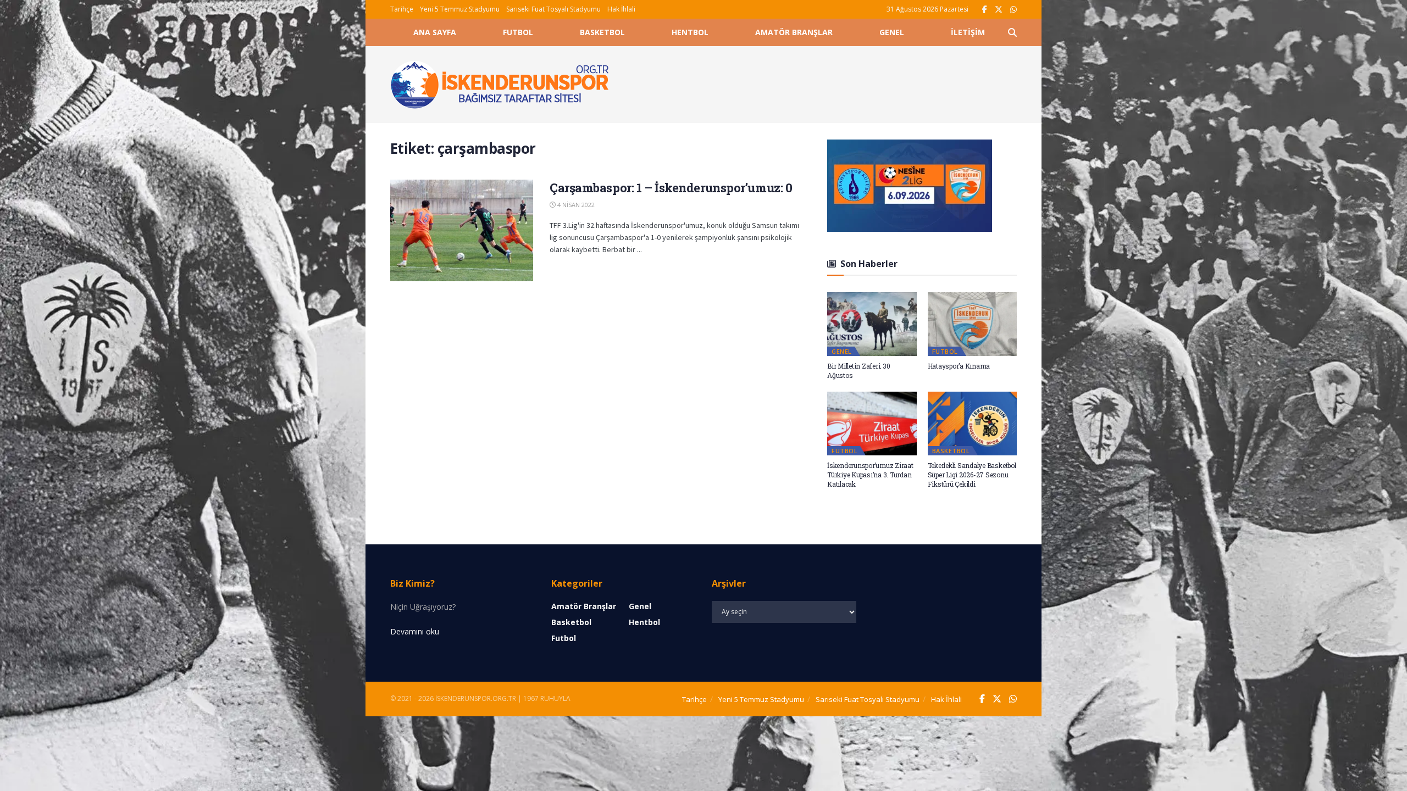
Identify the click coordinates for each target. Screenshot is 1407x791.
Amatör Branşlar (794, 32)
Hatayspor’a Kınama (959, 365)
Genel (891, 32)
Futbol (518, 32)
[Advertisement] (825, 83)
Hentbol (690, 32)
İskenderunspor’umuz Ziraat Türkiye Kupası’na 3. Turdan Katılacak (870, 474)
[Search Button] (1012, 32)
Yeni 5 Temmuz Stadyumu (460, 9)
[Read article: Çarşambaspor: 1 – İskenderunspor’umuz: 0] (461, 231)
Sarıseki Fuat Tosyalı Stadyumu (553, 9)
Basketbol (602, 32)
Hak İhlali (621, 9)
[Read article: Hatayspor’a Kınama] (972, 324)
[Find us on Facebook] (984, 9)
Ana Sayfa (434, 32)
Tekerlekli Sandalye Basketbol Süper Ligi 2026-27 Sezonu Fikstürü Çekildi (972, 474)
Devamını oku (414, 631)
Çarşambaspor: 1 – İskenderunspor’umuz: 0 (671, 188)
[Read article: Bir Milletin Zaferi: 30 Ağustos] (872, 324)
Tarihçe (401, 9)
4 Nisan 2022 (575, 204)
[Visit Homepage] (500, 84)
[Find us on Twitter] (998, 9)
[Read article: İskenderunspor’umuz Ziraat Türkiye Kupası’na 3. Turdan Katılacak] (872, 423)
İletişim (968, 32)
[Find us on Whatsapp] (1013, 9)
